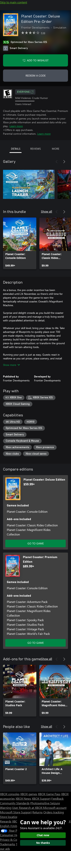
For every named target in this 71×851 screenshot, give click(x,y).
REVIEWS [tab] (35, 148)
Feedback (57, 798)
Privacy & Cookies (12, 840)
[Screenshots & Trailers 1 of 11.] (29, 184)
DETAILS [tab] (15, 148)
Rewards (5, 821)
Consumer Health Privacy (16, 835)
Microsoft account (54, 808)
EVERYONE (23, 92)
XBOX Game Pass (49, 794)
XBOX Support (41, 798)
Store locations (10, 817)
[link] (19, 243)
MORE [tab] (55, 148)
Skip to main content (13, 2)
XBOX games (28, 794)
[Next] (64, 161)
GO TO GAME (35, 543)
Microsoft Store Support (16, 812)
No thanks (43, 843)
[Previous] (56, 161)
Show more (9, 365)
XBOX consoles (10, 794)
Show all (46, 211)
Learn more (16, 126)
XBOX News (23, 798)
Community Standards (15, 803)
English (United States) (15, 826)
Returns (37, 812)
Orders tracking (53, 812)
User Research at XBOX (27, 808)
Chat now (43, 835)
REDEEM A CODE (36, 75)
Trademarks (7, 844)
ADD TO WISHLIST (37, 60)
